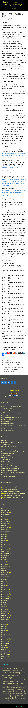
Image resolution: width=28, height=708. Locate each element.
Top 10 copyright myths (7, 428)
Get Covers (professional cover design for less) (12, 413)
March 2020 (4, 519)
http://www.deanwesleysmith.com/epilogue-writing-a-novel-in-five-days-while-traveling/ (13, 155)
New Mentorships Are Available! (9, 446)
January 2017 (4, 591)
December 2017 (5, 570)
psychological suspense (11, 686)
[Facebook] (12, 382)
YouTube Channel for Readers (8, 430)
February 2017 (4, 589)
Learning (10, 679)
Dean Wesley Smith (9, 362)
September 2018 (5, 553)
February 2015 (4, 634)
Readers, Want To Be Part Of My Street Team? (12, 451)
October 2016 (4, 596)
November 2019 (5, 527)
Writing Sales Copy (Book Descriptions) (10, 468)
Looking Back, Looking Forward (9, 470)
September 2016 (5, 598)
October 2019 (4, 529)
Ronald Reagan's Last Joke (7, 423)
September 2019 (5, 531)
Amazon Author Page (6, 408)
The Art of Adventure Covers (8, 427)
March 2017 (4, 587)
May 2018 (3, 561)
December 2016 (5, 593)
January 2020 (4, 523)
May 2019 (3, 538)
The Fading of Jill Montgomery (13, 372)
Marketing (19, 679)
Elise (2, 495)
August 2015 (4, 623)
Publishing (18, 686)
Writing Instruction (17, 696)
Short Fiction (21, 687)
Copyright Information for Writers (9, 412)
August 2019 (4, 533)
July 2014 (3, 645)
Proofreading (4, 686)
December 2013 (5, 654)
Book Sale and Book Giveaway (8, 450)
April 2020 (3, 518)
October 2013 (4, 656)
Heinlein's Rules (15, 678)
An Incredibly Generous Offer (8, 453)
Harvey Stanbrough (18, 706)
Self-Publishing (14, 687)
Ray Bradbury (23, 686)
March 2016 (4, 609)
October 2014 (4, 641)
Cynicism (8, 672)
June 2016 (3, 604)
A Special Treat (5, 440)
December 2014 (5, 638)
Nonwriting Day (13, 681)
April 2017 (3, 585)
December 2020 (5, 510)
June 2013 (3, 658)
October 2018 (4, 551)
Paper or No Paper (5, 461)
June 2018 (3, 559)
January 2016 (4, 613)
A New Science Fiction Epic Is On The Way (11, 442)
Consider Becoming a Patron (12, 396)
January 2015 (4, 636)
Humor (20, 678)
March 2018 (4, 564)
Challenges (4, 670)
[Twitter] (2, 382)
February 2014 (4, 651)
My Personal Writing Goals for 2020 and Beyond (13, 472)
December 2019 (5, 525)
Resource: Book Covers (6, 421)
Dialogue (3, 675)
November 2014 (5, 639)
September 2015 (5, 621)
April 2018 (3, 563)
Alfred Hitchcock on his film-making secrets (11, 406)
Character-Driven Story (10, 670)
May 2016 (3, 606)
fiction (12, 675)
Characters (17, 670)
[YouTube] (5, 382)
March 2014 (4, 649)
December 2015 (5, 615)
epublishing (8, 675)
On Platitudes (4, 474)
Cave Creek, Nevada (6, 455)
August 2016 (4, 600)
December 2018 (5, 548)
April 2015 (3, 630)
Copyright (20, 670)
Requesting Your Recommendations (10, 466)
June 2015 (3, 626)
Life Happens (14, 679)
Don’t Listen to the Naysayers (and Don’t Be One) (13, 463)
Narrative (6, 681)
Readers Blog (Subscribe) (7, 419)
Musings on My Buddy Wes (7, 448)
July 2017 (3, 579)
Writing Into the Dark (18, 367)
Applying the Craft (18, 669)
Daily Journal (7, 360)
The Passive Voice (8, 691)
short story (4, 689)
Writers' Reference (19, 693)
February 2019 (4, 544)
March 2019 (4, 542)
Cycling (4, 672)
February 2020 (4, 521)
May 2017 (3, 583)
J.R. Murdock (4, 491)
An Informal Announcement (8, 476)
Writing (8, 696)
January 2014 (4, 653)
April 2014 (3, 647)
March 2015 (4, 632)
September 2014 (5, 643)
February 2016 (4, 611)
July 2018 (3, 557)
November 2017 (5, 572)
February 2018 (4, 566)
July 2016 (3, 602)
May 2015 (3, 628)
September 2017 (5, 576)
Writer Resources (10, 693)
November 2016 (5, 594)
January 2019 (4, 546)
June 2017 (3, 581)
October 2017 (4, 574)
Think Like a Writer (5, 459)
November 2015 (5, 617)
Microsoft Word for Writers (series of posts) (12, 417)
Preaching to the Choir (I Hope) (8, 457)
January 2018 (4, 568)
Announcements (6, 669)
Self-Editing (8, 687)
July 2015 (3, 624)
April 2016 (3, 608)
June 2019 (3, 536)
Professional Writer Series (17, 365)
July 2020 (3, 516)
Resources (4, 687)
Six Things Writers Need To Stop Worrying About (13, 425)
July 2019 (3, 534)
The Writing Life (7, 367)
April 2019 (3, 540)
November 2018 (5, 550)
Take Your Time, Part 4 (6, 444)
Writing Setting (5, 700)
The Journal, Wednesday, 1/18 (12, 369)
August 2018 (4, 555)
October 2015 (4, 619)
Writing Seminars (22, 698)
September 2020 (5, 514)
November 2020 (5, 512)
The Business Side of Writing (12, 689)
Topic (3, 693)
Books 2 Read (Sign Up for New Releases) (11, 410)
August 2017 (4, 578)
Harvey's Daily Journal (6, 415)
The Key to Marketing (6, 465)
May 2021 (3, 508)
